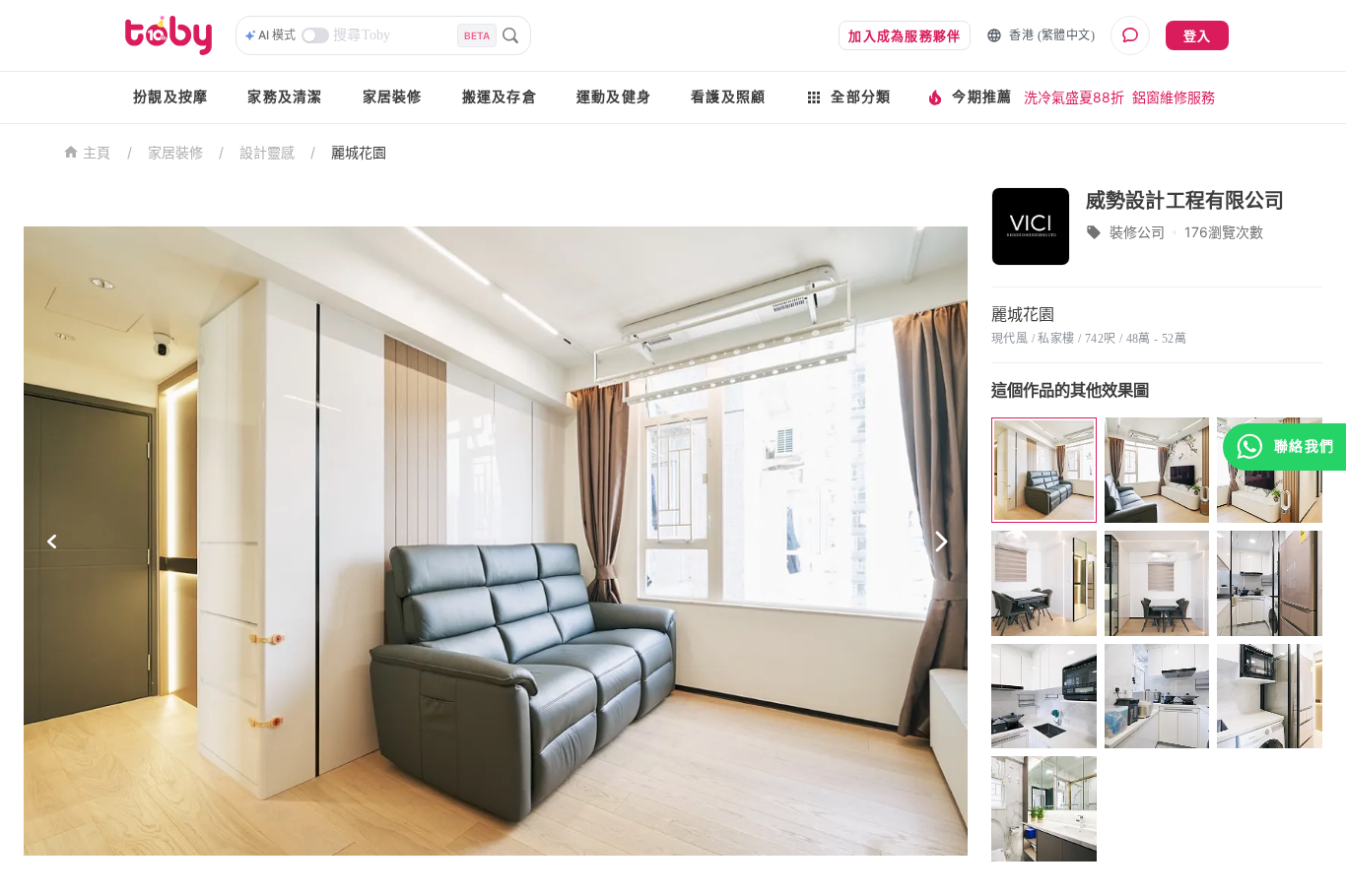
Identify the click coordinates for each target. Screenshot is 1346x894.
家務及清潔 (284, 97)
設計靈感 (267, 152)
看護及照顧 (728, 97)
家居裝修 (393, 97)
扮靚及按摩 (170, 97)
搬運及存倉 (499, 97)
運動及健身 (613, 97)
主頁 (97, 153)
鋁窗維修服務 (1173, 97)
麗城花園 (358, 152)
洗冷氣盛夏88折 (1074, 97)
